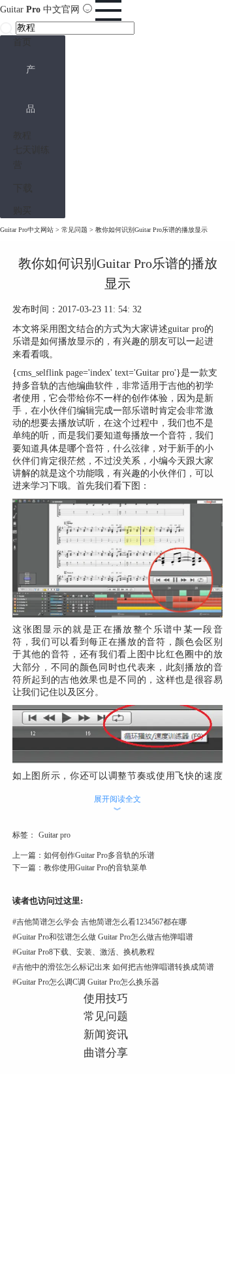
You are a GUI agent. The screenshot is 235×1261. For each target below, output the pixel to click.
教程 (22, 135)
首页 (22, 42)
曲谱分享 (106, 1053)
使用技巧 (106, 998)
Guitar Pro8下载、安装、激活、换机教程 (83, 952)
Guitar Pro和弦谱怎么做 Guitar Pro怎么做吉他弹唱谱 (102, 937)
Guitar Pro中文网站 (27, 229)
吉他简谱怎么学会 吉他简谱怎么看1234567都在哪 (99, 922)
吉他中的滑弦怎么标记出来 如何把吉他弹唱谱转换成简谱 (113, 967)
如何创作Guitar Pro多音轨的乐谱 (99, 855)
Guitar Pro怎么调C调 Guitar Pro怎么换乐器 (85, 982)
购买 (22, 211)
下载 (23, 187)
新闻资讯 (106, 1034)
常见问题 (74, 229)
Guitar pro (54, 835)
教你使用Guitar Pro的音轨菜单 (95, 868)
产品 (30, 89)
